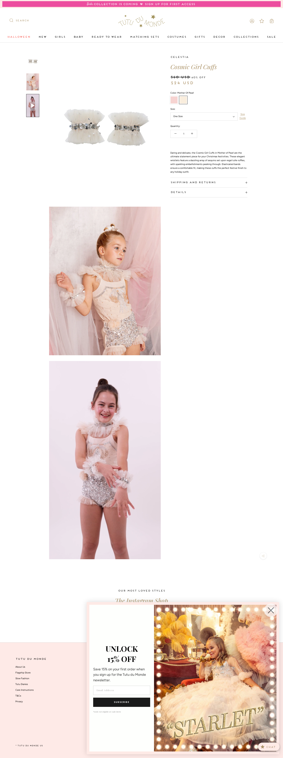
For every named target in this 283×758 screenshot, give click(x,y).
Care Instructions (24, 690)
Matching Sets (144, 37)
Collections (246, 37)
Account (252, 20)
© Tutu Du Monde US (29, 746)
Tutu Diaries (21, 684)
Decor (219, 37)
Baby (78, 37)
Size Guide (242, 116)
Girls (59, 37)
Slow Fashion (22, 678)
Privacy (19, 701)
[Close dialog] (271, 610)
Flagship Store (23, 672)
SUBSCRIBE (121, 702)
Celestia (179, 57)
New (42, 37)
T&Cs (18, 695)
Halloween (18, 37)
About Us (20, 667)
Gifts (199, 37)
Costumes (176, 37)
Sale (271, 37)
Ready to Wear (106, 37)
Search (22, 21)
